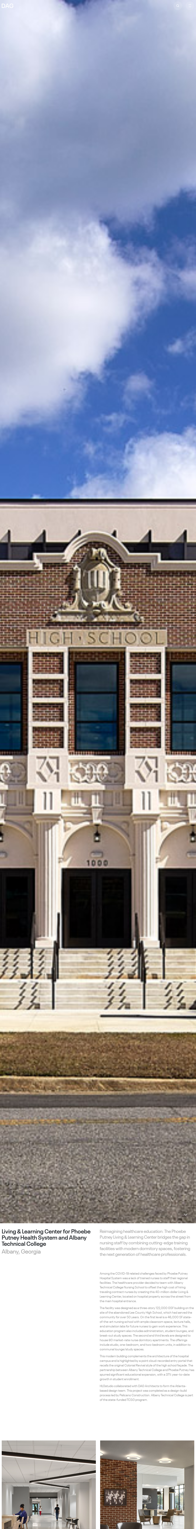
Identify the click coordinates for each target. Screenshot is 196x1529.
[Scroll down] (185, 1214)
